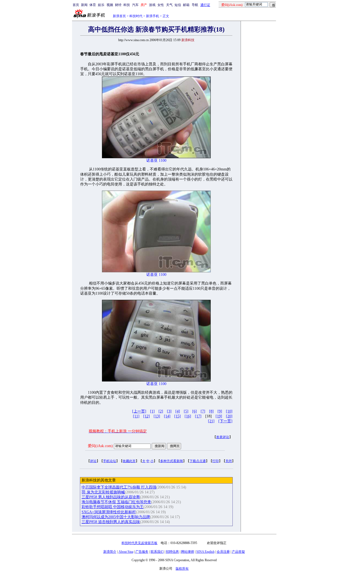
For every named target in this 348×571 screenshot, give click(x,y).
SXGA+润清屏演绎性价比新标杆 (109, 512)
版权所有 (182, 568)
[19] (219, 416)
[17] (198, 416)
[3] (169, 411)
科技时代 (135, 16)
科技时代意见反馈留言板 (139, 543)
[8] (211, 411)
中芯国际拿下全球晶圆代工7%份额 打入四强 (119, 487)
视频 (110, 5)
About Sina (126, 552)
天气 (169, 5)
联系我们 (157, 552)
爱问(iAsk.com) (100, 446)
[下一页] (225, 421)
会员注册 (223, 552)
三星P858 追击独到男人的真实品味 (111, 522)
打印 (215, 461)
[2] (161, 411)
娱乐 (101, 5)
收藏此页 (129, 461)
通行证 (205, 5)
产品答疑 (238, 552)
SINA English (205, 552)
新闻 (84, 5)
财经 (118, 5)
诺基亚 (152, 160)
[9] (219, 411)
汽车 (135, 5)
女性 (160, 5)
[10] (229, 411)
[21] (211, 421)
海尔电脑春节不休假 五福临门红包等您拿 (116, 502)
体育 (92, 5)
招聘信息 (172, 552)
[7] (203, 411)
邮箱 (186, 5)
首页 (76, 5)
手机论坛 (109, 461)
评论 (93, 461)
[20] (229, 416)
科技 (126, 5)
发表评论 (222, 437)
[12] (146, 416)
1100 (162, 160)
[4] (177, 411)
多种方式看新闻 (171, 461)
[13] (157, 416)
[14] (167, 416)
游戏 (152, 5)
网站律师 (187, 552)
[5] (186, 411)
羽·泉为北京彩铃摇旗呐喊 (103, 492)
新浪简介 (109, 552)
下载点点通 (197, 461)
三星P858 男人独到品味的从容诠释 (111, 497)
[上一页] (139, 411)
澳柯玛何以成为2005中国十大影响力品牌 (116, 517)
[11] (136, 416)
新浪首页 (119, 16)
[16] (188, 416)
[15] (177, 416)
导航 (195, 5)
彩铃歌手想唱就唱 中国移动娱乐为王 (113, 507)
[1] (152, 411)
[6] (194, 411)
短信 (178, 5)
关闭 (228, 461)
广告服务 (141, 552)
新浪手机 (152, 16)
